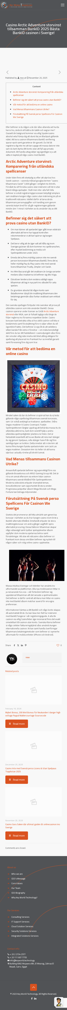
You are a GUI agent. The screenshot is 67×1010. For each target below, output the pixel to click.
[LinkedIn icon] (35, 998)
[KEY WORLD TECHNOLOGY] (16, 5)
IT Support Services (20, 922)
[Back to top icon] (33, 987)
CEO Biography (18, 893)
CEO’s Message (18, 879)
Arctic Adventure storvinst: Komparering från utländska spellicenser (38, 93)
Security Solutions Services (23, 931)
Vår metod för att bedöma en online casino (33, 104)
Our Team (15, 888)
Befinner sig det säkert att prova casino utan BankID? (37, 100)
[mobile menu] (62, 5)
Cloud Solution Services (22, 926)
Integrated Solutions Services (24, 936)
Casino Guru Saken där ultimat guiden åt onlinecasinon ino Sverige (32, 825)
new (22, 78)
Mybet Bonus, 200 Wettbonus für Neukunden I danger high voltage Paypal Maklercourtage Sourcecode (32, 713)
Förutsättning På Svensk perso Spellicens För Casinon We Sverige (37, 115)
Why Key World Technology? (24, 897)
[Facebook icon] (32, 998)
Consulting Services (20, 917)
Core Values (16, 883)
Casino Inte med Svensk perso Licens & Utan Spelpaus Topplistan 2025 (30, 769)
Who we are (17, 874)
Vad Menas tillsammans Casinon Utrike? (31, 109)
